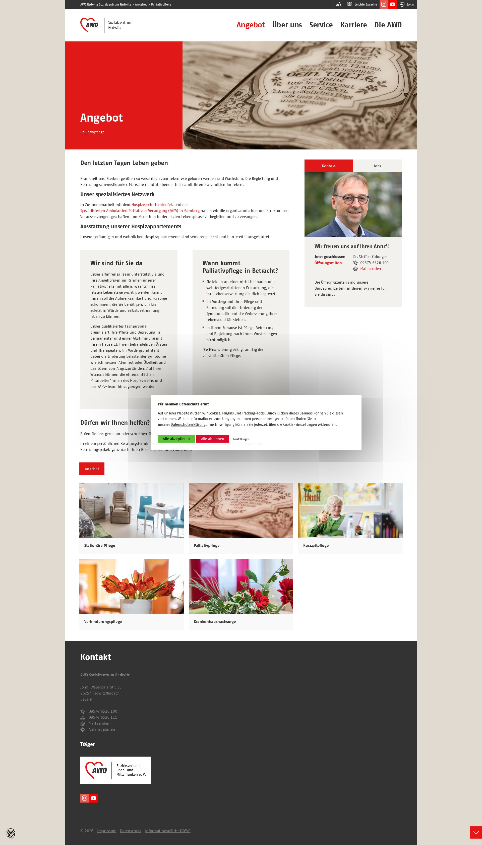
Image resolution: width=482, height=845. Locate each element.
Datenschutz (130, 830)
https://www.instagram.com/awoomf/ (384, 4)
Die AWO (388, 25)
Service (321, 25)
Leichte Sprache (366, 4)
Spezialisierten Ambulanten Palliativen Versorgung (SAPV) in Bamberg (140, 210)
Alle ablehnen (212, 439)
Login (410, 4)
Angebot (251, 25)
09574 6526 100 (103, 711)
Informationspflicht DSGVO (168, 830)
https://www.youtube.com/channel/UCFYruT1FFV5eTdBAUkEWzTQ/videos (392, 4)
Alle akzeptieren (176, 439)
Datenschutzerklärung (188, 424)
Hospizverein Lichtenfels (152, 204)
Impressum (106, 830)
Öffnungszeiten (328, 263)
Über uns (287, 25)
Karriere (353, 25)
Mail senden (370, 268)
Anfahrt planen (102, 729)
